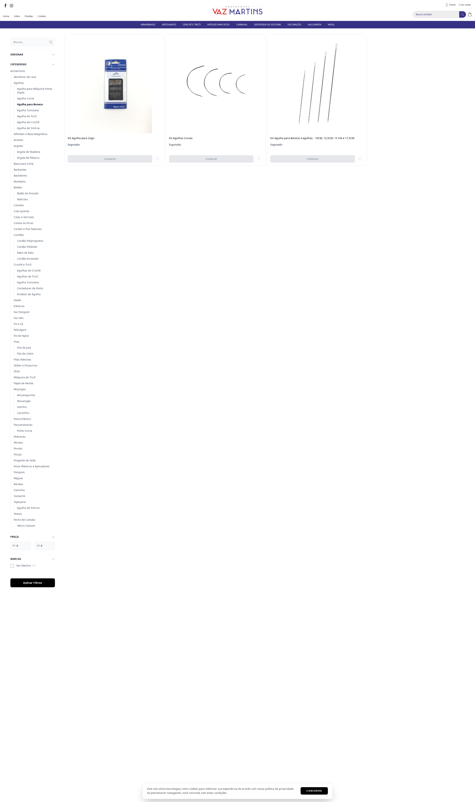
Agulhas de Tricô (27, 276)
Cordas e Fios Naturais (28, 229)
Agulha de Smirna (28, 128)
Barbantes (20, 169)
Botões (18, 187)
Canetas (19, 205)
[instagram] (11, 5)
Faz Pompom (22, 312)
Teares (18, 514)
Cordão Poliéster (27, 246)
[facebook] (5, 5)
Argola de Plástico (28, 157)
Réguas (18, 478)
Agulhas (19, 83)
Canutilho (23, 413)
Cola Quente (21, 211)
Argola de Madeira (28, 152)
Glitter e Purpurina (25, 365)
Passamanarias (23, 424)
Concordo (314, 790)
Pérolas (18, 442)
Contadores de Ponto (30, 288)
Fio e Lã (18, 324)
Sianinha (19, 490)
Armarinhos (17, 71)
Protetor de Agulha (29, 294)
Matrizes (22, 199)
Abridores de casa (25, 77)
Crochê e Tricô (22, 264)
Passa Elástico (22, 419)
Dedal (17, 300)
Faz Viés (19, 318)
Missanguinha (26, 395)
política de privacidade (279, 789)
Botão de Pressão (27, 193)
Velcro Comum (26, 525)
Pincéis (18, 448)
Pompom (19, 472)
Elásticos (19, 306)
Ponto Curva (24, 430)
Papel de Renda (23, 383)
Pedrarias (20, 436)
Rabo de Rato (25, 252)
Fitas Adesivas (22, 359)
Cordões (19, 235)
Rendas (18, 484)
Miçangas (20, 389)
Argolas (18, 146)
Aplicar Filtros (32, 582)
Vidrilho (22, 407)
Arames (18, 140)
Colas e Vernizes (24, 217)
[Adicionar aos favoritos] (157, 159)
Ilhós (17, 371)
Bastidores (20, 175)
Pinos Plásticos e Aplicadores (32, 466)
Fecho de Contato (24, 519)
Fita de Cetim (25, 353)
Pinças (18, 454)
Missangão (24, 401)
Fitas (16, 341)
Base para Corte (24, 163)
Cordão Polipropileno (30, 241)
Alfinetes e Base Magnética (30, 134)
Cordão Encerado (27, 258)
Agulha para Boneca (30, 104)
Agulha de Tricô (27, 116)
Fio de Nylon (21, 335)
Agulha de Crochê (28, 122)
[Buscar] (51, 42)
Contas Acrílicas (23, 223)
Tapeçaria (20, 502)
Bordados (20, 181)
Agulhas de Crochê (29, 270)
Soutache (19, 496)
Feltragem (20, 330)
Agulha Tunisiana (28, 110)
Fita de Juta (24, 347)
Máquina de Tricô (24, 377)
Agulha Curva (25, 98)
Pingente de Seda (25, 460)
